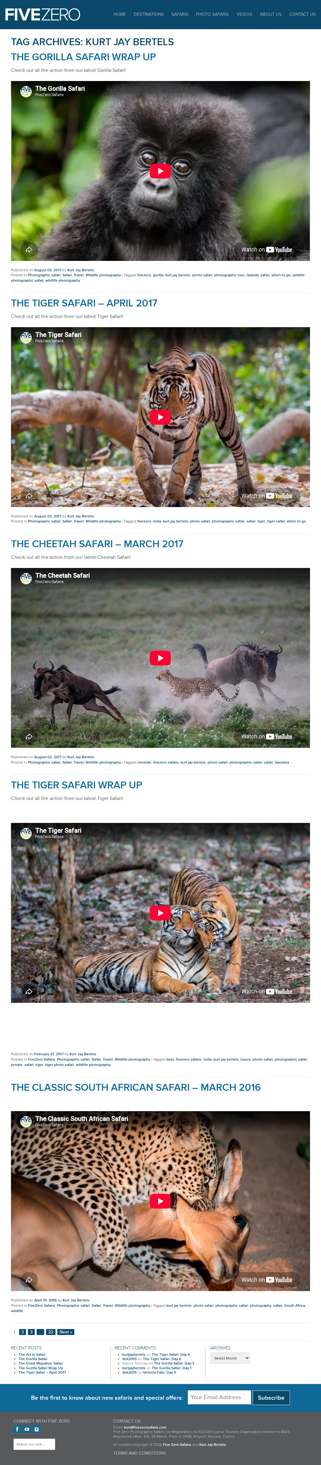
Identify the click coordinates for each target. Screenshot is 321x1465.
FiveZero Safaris (41, 1059)
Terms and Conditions (139, 1453)
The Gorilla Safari (32, 1359)
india (157, 521)
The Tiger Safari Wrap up (76, 785)
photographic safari (228, 521)
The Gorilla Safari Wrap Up (83, 57)
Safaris (179, 14)
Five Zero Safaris (42, 14)
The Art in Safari (31, 1354)
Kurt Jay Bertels (80, 270)
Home (119, 14)
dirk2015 (129, 1359)
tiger (261, 521)
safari (265, 275)
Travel (79, 275)
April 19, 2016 (45, 1300)
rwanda (252, 275)
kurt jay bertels (177, 275)
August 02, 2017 (47, 270)
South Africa (294, 1305)
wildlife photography (62, 280)
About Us (271, 14)
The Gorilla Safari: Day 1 (172, 1368)
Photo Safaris (212, 14)
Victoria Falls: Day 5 (159, 1372)
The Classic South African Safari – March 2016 (136, 1088)
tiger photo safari (59, 1064)
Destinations (149, 14)
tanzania (282, 762)
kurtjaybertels (133, 1354)
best (170, 1059)
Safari (67, 275)
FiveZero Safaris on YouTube (27, 1429)
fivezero (144, 275)
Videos (244, 14)
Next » (66, 1332)
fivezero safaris (166, 762)
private (17, 1064)
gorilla (158, 275)
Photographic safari (44, 275)
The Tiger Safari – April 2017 (84, 303)
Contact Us (302, 14)
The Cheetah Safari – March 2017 (97, 544)
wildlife (17, 1311)
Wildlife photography (103, 275)
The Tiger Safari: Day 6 (171, 1354)
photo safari (202, 275)
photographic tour (229, 275)
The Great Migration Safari (40, 1363)
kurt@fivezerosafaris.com (145, 1427)
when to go (281, 275)
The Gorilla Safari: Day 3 (174, 1363)
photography (260, 1305)
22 (50, 1332)
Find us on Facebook (17, 1429)
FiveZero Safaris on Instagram (36, 1429)
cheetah (144, 762)
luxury (245, 1059)
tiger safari (276, 521)
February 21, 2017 (49, 1054)
